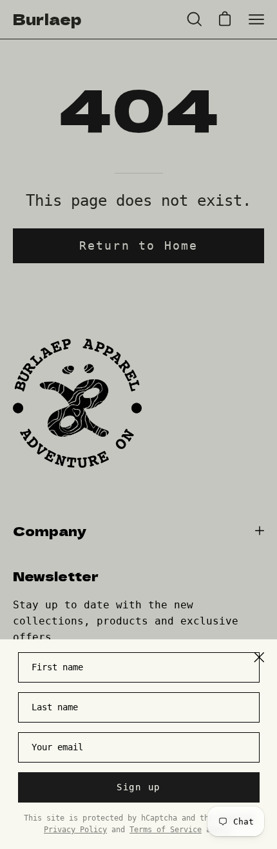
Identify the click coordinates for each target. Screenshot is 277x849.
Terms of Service (165, 829)
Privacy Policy (75, 829)
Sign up (138, 787)
